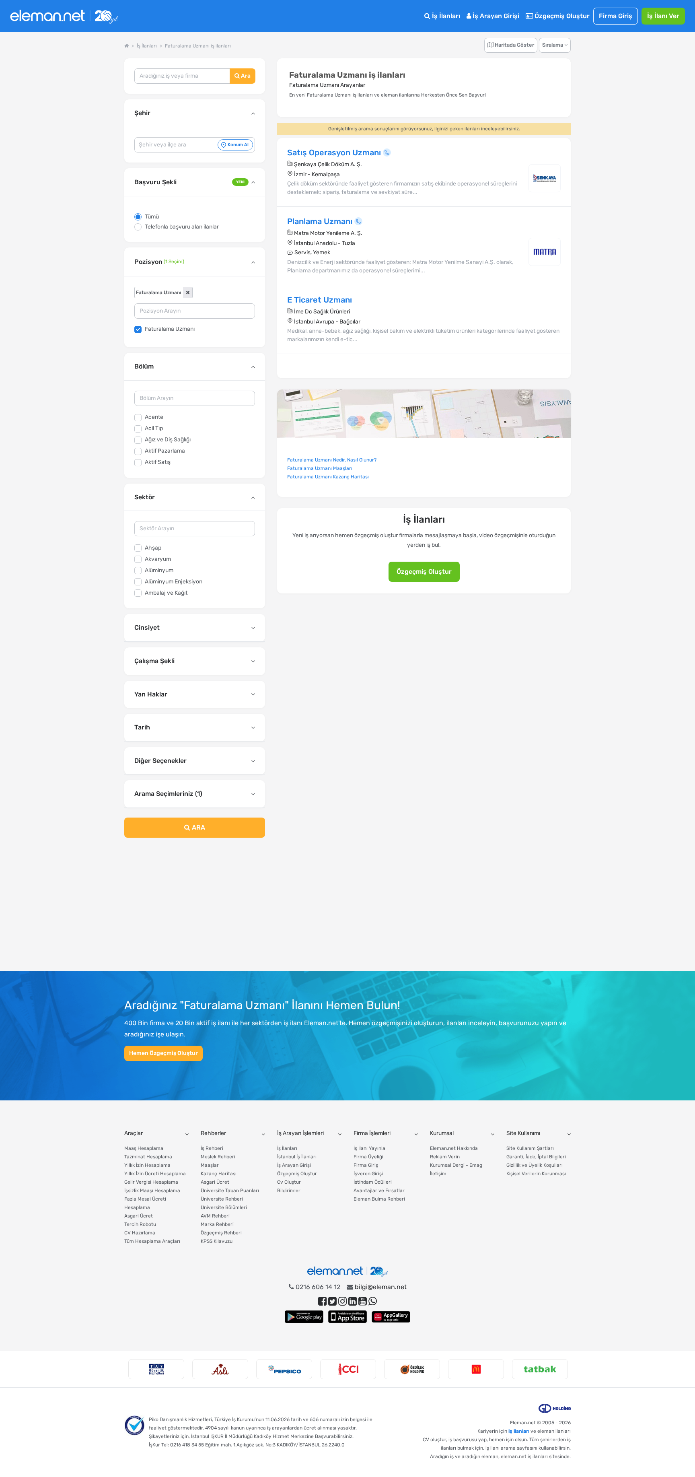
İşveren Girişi (368, 1173)
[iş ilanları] (64, 16)
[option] (156, 1369)
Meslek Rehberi (218, 1157)
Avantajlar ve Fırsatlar (379, 1190)
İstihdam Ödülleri (373, 1182)
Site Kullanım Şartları (530, 1148)
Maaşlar (210, 1165)
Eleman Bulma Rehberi (379, 1199)
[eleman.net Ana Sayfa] (126, 46)
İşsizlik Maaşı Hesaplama (152, 1190)
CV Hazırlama (139, 1233)
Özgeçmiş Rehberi (221, 1233)
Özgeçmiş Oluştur (561, 16)
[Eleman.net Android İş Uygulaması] (304, 1316)
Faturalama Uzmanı (170, 328)
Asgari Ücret (138, 1216)
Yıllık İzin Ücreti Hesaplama (155, 1173)
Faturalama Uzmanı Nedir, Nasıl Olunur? (331, 460)
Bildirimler (288, 1190)
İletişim (438, 1173)
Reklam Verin (445, 1157)
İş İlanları (445, 16)
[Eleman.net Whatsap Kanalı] (372, 1301)
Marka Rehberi (217, 1224)
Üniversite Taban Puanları (230, 1190)
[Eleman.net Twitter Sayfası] (332, 1301)
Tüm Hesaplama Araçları (152, 1241)
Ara (245, 75)
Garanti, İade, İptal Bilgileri (536, 1157)
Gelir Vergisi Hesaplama (151, 1182)
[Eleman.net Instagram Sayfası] (342, 1301)
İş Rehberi (212, 1148)
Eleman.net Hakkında (454, 1148)
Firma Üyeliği (368, 1157)
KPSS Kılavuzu (216, 1241)
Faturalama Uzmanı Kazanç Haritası (328, 477)
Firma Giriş (615, 16)
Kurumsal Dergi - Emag (456, 1165)
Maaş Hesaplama (143, 1148)
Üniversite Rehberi (222, 1199)
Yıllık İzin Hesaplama (147, 1165)
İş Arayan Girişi (495, 16)
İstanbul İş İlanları (297, 1157)
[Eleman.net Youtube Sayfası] (362, 1301)
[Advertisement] (194, 909)
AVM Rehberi (215, 1216)
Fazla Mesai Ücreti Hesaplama (145, 1203)
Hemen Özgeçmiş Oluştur (163, 1053)
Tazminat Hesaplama (148, 1157)
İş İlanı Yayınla (369, 1148)
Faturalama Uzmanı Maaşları (319, 468)
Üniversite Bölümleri (224, 1207)
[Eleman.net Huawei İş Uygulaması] (391, 1317)
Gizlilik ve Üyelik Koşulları (534, 1165)
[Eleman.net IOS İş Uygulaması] (347, 1316)
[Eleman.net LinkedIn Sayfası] (352, 1301)
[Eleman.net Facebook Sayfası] (322, 1301)
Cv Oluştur (289, 1182)
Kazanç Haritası (218, 1173)
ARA (197, 827)
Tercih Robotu (140, 1224)
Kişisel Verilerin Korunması (536, 1173)
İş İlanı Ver (663, 16)
